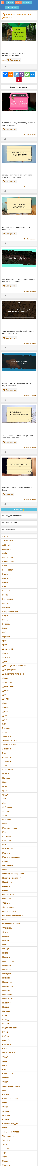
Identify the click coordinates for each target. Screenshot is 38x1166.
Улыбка (5, 1148)
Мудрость (6, 840)
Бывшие (6, 590)
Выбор (5, 632)
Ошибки (5, 936)
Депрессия (7, 682)
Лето (4, 803)
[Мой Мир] (32, 74)
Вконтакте (6, 603)
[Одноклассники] (10, 74)
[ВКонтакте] (5, 74)
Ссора (5, 1106)
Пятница (6, 1011)
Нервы (5, 869)
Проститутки (7, 998)
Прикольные (7, 986)
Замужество (7, 757)
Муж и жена (7, 848)
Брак (4, 586)
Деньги (5, 678)
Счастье (6, 1127)
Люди (4, 815)
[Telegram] (16, 74)
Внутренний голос (10, 611)
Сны (4, 1069)
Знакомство (7, 769)
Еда (4, 723)
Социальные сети (10, 1098)
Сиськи (5, 1061)
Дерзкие (6, 690)
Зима (4, 765)
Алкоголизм (7, 540)
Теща (4, 1144)
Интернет (6, 778)
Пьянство (6, 1002)
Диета (4, 703)
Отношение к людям (11, 923)
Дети (4, 694)
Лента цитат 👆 (19, 510)
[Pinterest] (19, 79)
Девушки (6, 657)
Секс (4, 1048)
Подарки (6, 952)
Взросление (7, 598)
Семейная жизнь (9, 1052)
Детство (5, 698)
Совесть (6, 1077)
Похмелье (6, 969)
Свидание (6, 1044)
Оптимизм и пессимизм (12, 915)
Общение (6, 898)
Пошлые (6, 977)
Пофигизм (6, 965)
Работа (5, 1015)
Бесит (4, 565)
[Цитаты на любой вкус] (2, 2)
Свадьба (6, 1040)
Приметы (6, 990)
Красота (5, 790)
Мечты (5, 823)
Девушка (6, 653)
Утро (4, 1152)
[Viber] (21, 74)
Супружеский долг (10, 1123)
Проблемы (7, 994)
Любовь (5, 811)
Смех (4, 1065)
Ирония (5, 782)
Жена (4, 732)
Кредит (5, 794)
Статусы (6, 1115)
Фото (4, 1156)
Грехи (4, 644)
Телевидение (8, 1136)
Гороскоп (6, 636)
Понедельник (8, 961)
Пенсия (5, 940)
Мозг (4, 832)
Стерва (5, 1119)
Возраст (5, 619)
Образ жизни (8, 894)
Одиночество (8, 907)
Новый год (7, 882)
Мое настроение (9, 828)
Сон (4, 1090)
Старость (6, 1111)
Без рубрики (7, 557)
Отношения (7, 927)
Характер (6, 1161)
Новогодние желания (11, 877)
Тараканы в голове (10, 1131)
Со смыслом (7, 1073)
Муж (4, 844)
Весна (5, 594)
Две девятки (7, 648)
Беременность (8, 561)
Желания (6, 728)
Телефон (6, 1140)
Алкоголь (6, 544)
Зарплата (6, 761)
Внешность (7, 607)
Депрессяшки (8, 686)
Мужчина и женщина (11, 857)
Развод (5, 1019)
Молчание (6, 836)
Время (5, 628)
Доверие (6, 707)
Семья (5, 1056)
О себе (5, 890)
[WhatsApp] (27, 74)
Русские (5, 1031)
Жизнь (5, 753)
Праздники (7, 982)
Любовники (7, 807)
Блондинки (7, 574)
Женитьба (6, 736)
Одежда (6, 902)
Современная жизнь (11, 1086)
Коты (4, 786)
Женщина (6, 748)
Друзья (5, 711)
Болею (5, 582)
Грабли (5, 640)
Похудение (7, 973)
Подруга (6, 957)
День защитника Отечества (14, 665)
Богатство (6, 578)
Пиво (4, 944)
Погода (5, 948)
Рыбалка (6, 1036)
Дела (4, 661)
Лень (4, 798)
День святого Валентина (13, 673)
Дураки (5, 715)
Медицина (6, 819)
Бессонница (7, 569)
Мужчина (6, 852)
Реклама (6, 1023)
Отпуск (5, 932)
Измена (5, 773)
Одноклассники (9, 911)
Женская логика (9, 740)
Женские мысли (9, 744)
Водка (5, 615)
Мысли (5, 861)
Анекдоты (6, 549)
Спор (4, 1102)
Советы (5, 1081)
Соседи (5, 1094)
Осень (5, 919)
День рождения (9, 669)
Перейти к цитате (30, 135)
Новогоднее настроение (13, 873)
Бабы (4, 553)
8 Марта (6, 536)
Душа (4, 719)
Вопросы (6, 623)
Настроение (7, 865)
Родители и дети (9, 1027)
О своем (6, 886)
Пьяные (5, 1006)
